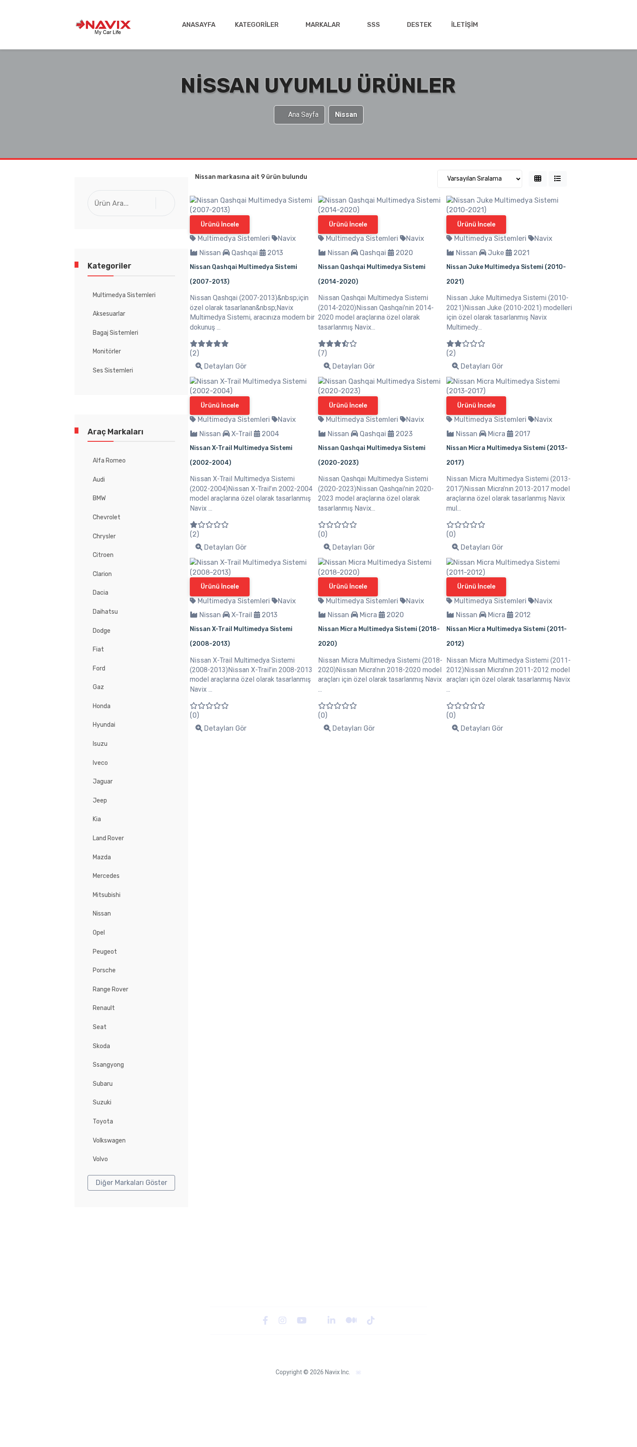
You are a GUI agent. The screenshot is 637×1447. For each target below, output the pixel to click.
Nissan (102, 913)
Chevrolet (106, 517)
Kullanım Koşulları (478, 1390)
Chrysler (104, 536)
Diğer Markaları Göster (131, 1182)
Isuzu (100, 744)
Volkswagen (109, 1140)
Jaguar (103, 781)
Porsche (104, 970)
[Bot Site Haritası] (358, 1373)
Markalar (323, 25)
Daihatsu (105, 611)
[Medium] (352, 1320)
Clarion (102, 574)
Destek (419, 25)
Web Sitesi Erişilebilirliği (297, 1390)
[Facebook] (266, 1320)
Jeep (100, 800)
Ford (99, 668)
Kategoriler (257, 25)
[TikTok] (371, 1320)
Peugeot (105, 951)
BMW (99, 498)
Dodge (101, 630)
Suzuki (102, 1102)
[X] (318, 1320)
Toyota (103, 1121)
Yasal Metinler (154, 1390)
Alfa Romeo (109, 460)
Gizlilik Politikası (203, 1390)
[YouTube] (303, 1320)
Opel (99, 932)
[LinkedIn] (332, 1320)
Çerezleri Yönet (358, 1390)
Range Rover (110, 989)
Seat (100, 1027)
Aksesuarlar (109, 313)
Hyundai (104, 724)
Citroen (103, 555)
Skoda (101, 1046)
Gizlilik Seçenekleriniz (418, 1390)
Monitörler (107, 351)
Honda (101, 706)
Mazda (102, 857)
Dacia (100, 592)
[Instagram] (283, 1320)
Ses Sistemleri (113, 370)
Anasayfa (198, 25)
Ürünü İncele (220, 224)
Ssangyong (108, 1064)
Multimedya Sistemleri (124, 295)
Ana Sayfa (303, 114)
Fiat (98, 649)
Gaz (98, 687)
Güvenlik (245, 1390)
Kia (97, 819)
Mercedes (106, 876)
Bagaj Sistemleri (115, 333)
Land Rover (108, 838)
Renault (104, 1008)
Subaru (103, 1084)
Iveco (100, 763)
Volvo (100, 1159)
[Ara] (167, 203)
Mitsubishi (106, 895)
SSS (373, 25)
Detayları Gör (224, 366)
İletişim (464, 25)
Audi (99, 479)
